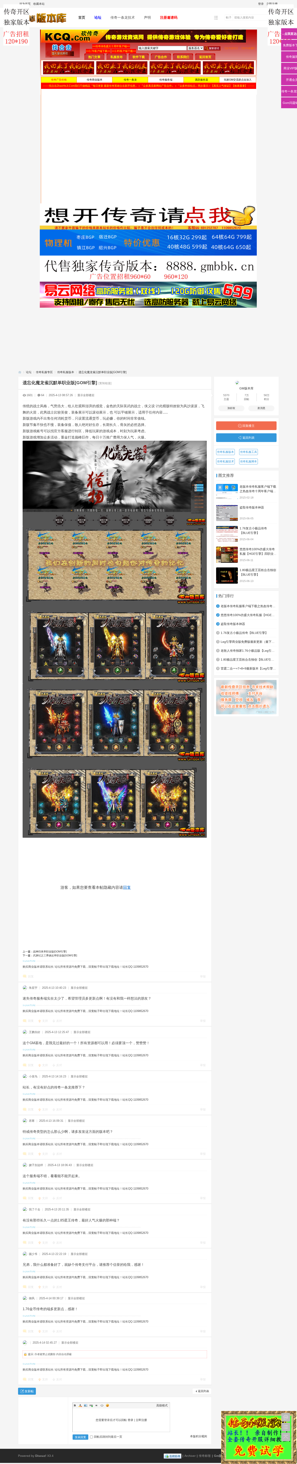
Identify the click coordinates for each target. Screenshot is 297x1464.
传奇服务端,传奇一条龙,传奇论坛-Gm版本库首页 (20, 372)
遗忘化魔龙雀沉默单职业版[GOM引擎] (102, 372)
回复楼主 (248, 425)
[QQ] (172, 1455)
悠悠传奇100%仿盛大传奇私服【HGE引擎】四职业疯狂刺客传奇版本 (258, 553)
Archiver (190, 1455)
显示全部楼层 (85, 395)
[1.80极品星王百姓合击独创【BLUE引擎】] (227, 575)
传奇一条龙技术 (122, 17)
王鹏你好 (34, 1032)
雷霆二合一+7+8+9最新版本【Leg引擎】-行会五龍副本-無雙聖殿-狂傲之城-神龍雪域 (249, 668)
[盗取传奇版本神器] (227, 513)
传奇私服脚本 (248, 461)
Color (80, 1405)
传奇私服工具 (248, 452)
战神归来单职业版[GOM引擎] (50, 951)
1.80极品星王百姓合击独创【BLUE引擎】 (249, 659)
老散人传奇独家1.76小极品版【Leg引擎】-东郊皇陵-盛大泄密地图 (249, 650)
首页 (81, 17)
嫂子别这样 (36, 1165)
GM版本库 (246, 388)
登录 (261, 3)
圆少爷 (33, 1254)
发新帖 (29, 1391)
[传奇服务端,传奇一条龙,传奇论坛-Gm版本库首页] (45, 24)
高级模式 (162, 1405)
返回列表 (203, 1391)
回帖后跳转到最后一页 (108, 1436)
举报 (203, 976)
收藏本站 (39, 3)
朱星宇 (33, 987)
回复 (127, 887)
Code (102, 1405)
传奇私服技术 (225, 461)
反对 (59, 1020)
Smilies (107, 1405)
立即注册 (272, 3)
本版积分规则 (198, 1436)
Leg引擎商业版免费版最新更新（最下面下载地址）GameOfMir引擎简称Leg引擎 (249, 641)
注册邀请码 (168, 17)
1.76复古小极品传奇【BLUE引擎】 (244, 633)
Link (91, 1405)
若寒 (32, 1120)
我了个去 (34, 1209)
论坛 (97, 17)
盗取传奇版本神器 (252, 507)
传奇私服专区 (44, 372)
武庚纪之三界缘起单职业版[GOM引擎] (55, 955)
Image (85, 1405)
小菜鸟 (33, 1076)
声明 (147, 17)
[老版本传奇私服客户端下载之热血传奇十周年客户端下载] (227, 492)
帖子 (229, 17)
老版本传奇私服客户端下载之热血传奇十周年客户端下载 (258, 491)
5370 (226, 395)
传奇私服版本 (65, 372)
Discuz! (40, 1455)
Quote (96, 1405)
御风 (32, 1298)
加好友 (231, 408)
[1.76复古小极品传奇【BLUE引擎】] (227, 534)
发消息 (261, 408)
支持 (45, 1020)
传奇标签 (205, 1455)
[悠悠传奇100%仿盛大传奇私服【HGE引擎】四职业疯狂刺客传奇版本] (227, 555)
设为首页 (25, 3)
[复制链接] (105, 383)
